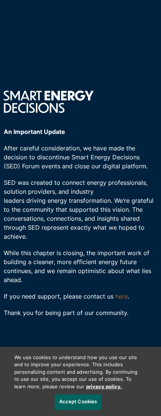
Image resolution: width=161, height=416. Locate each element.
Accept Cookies (78, 402)
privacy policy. (104, 387)
